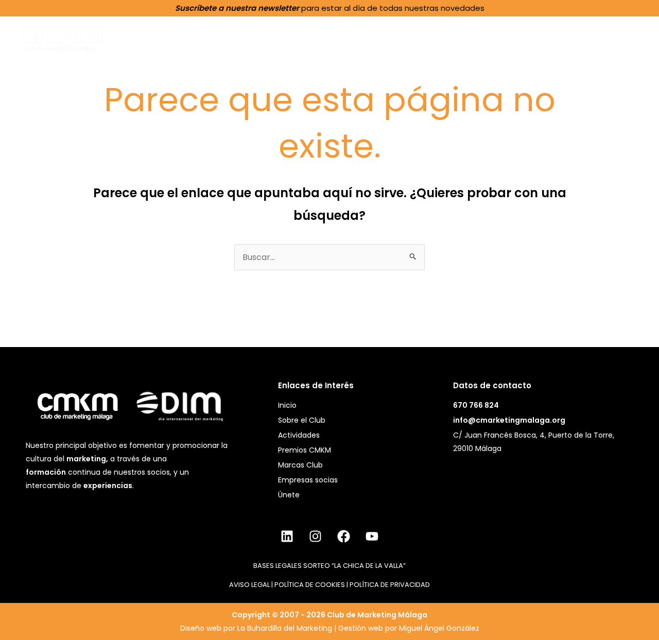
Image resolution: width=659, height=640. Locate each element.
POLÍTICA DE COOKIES (309, 585)
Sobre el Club (313, 37)
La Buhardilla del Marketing (284, 628)
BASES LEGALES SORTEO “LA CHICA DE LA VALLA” (329, 565)
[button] (344, 37)
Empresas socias (308, 480)
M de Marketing (558, 37)
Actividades (390, 37)
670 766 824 (476, 405)
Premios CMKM (470, 37)
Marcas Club (300, 465)
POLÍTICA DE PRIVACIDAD (390, 585)
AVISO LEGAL (249, 585)
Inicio (255, 37)
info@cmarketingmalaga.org (509, 420)
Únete (622, 37)
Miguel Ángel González (439, 628)
